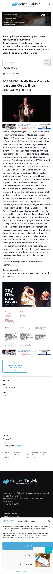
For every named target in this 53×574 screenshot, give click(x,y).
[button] (49, 521)
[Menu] (4, 4)
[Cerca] (49, 4)
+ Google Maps (20, 446)
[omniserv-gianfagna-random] (26, 129)
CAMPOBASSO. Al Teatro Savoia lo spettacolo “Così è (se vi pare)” (38, 455)
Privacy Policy (32, 571)
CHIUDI (48, 550)
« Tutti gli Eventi (10, 68)
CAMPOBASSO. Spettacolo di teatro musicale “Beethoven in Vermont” (13, 455)
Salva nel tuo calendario (15, 366)
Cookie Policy (21, 571)
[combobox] (26, 62)
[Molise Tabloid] (26, 4)
